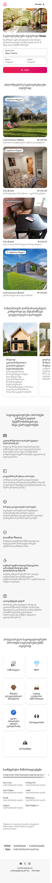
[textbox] (14, 62)
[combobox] (25, 53)
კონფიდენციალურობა (19, 870)
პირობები (36, 870)
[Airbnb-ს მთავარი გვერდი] (5, 4)
